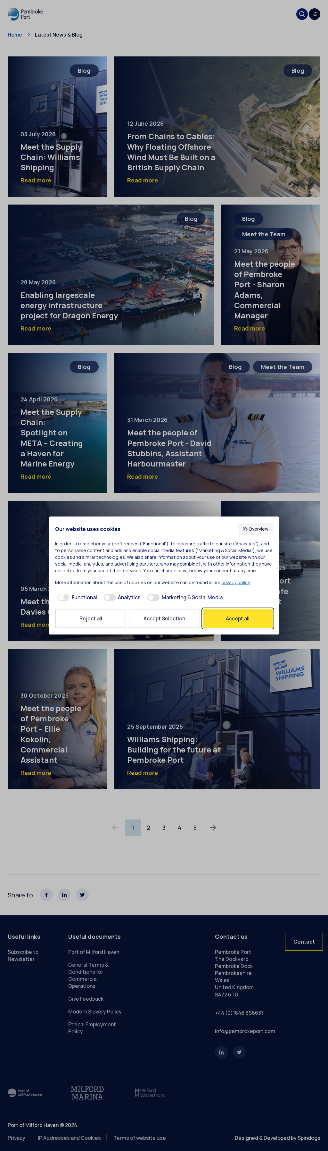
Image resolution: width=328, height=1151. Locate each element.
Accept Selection (164, 618)
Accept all (238, 618)
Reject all (90, 618)
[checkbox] (76, 597)
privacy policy (235, 582)
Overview (258, 529)
